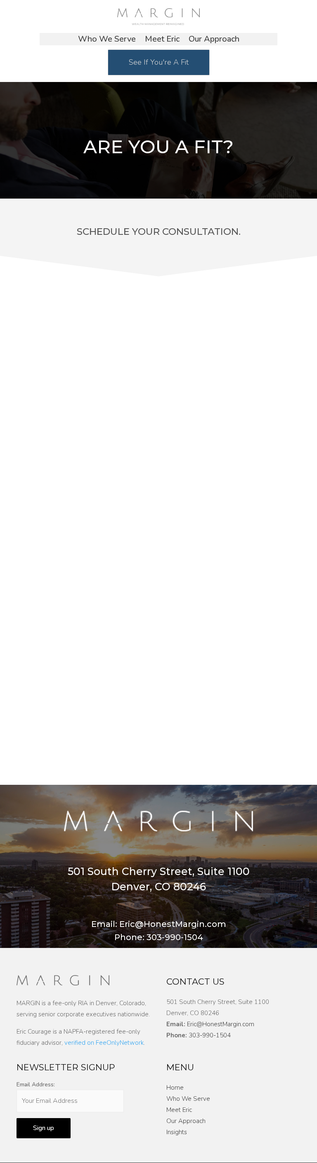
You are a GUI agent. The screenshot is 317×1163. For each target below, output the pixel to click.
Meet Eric (162, 40)
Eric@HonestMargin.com (220, 1024)
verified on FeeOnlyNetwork (104, 1043)
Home (175, 1087)
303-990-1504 (210, 1035)
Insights (176, 1132)
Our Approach (214, 40)
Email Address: (36, 1084)
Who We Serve (107, 40)
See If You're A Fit (159, 62)
